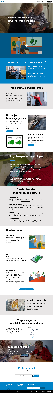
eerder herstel (25, 201)
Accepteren (48, 391)
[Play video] (26, 45)
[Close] (52, 391)
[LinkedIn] (6, 385)
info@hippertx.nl (9, 384)
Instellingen (43, 391)
